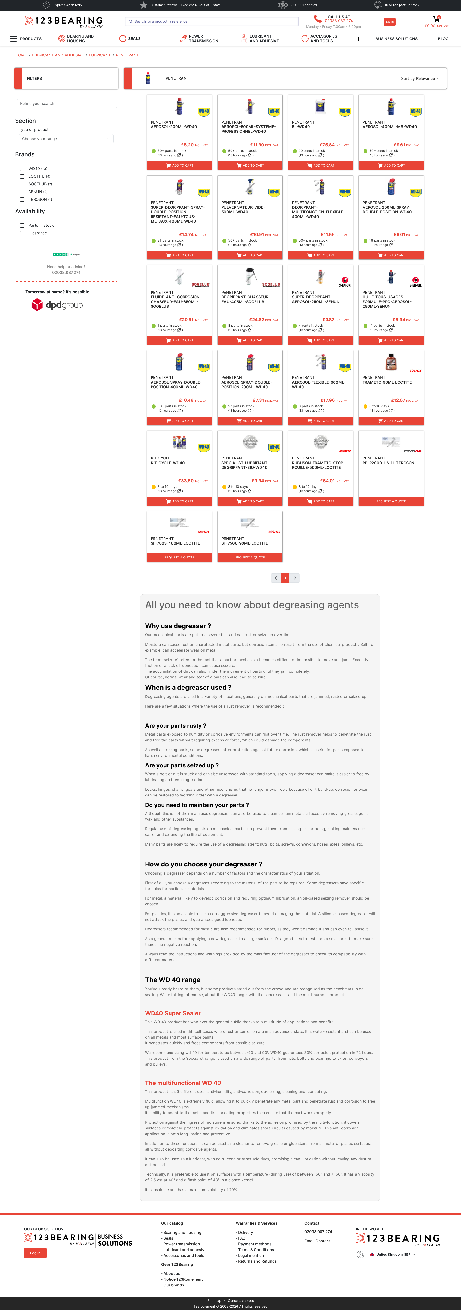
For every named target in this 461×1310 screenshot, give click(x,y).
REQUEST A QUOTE (391, 501)
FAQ (241, 1238)
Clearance (38, 233)
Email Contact (317, 1240)
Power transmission (182, 1243)
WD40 (38, 168)
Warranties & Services (257, 1223)
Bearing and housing (182, 1232)
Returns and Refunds (257, 1261)
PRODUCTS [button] (31, 38)
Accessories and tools (184, 1255)
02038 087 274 (339, 20)
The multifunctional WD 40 (183, 1082)
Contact (311, 1223)
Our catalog (172, 1223)
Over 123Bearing (177, 1264)
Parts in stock (41, 225)
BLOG (443, 38)
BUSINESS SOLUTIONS (397, 38)
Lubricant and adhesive (185, 1249)
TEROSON (40, 199)
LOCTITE (39, 176)
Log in (390, 21)
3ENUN (38, 191)
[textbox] (63, 139)
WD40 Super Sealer (173, 1013)
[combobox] (66, 138)
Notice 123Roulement (183, 1279)
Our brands (174, 1285)
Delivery (245, 1232)
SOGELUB (40, 184)
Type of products (34, 129)
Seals (168, 1238)
